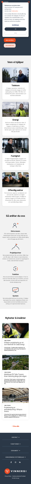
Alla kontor (10, 45)
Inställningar (15, 25)
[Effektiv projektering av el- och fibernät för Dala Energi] (15, 330)
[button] (29, 2)
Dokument (14, 450)
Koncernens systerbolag (15, 457)
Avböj (15, 33)
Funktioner (15, 444)
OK (15, 29)
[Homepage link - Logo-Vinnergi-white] (15, 473)
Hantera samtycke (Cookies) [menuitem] (18, 476)
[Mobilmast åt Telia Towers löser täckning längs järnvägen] (15, 362)
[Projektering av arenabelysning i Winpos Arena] (15, 395)
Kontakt (15, 437)
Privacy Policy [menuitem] (8, 476)
